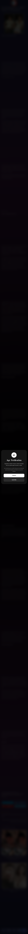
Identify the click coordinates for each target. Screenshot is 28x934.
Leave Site (14, 479)
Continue (14, 475)
